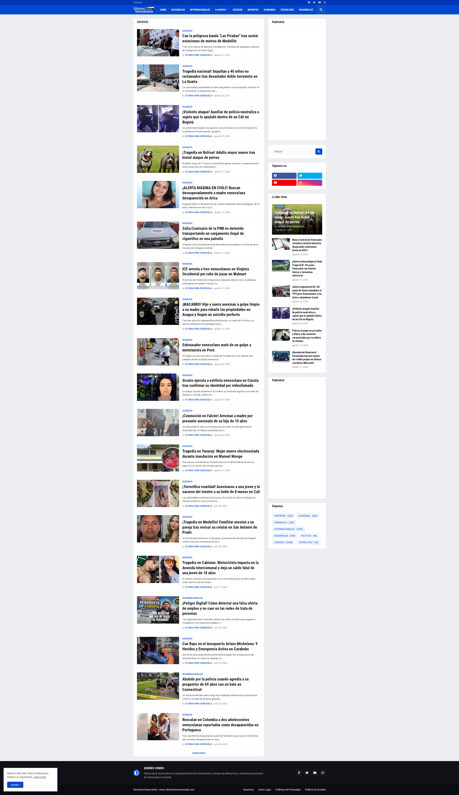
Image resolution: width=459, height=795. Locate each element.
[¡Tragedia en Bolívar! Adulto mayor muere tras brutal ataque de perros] (158, 159)
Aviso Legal (264, 789)
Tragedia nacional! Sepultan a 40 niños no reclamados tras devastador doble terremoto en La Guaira (219, 76)
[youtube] (319, 2)
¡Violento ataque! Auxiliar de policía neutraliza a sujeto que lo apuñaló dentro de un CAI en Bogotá (220, 117)
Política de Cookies (315, 789)
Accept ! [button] (15, 784)
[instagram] (325, 2)
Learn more (39, 777)
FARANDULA (284, 522)
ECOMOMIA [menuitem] (269, 9)
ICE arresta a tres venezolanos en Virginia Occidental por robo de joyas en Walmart (215, 271)
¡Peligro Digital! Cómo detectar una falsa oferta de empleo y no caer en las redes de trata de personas (219, 608)
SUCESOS (283, 542)
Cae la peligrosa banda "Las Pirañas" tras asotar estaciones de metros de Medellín (220, 38)
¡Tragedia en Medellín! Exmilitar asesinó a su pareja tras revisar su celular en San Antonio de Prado (219, 527)
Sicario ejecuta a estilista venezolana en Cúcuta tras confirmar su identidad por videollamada (220, 383)
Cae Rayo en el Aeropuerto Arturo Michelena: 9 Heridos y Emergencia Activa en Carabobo (219, 646)
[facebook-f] (299, 773)
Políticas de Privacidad (288, 789)
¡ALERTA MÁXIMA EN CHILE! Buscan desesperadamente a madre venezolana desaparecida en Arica (213, 193)
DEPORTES (283, 515)
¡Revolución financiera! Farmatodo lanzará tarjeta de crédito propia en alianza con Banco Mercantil (306, 358)
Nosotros (248, 789)
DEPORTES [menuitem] (253, 9)
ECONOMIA (308, 515)
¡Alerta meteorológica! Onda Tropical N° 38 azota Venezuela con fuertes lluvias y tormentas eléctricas (307, 268)
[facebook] (309, 2)
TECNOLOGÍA (308, 542)
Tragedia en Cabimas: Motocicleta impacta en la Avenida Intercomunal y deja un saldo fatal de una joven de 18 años (220, 567)
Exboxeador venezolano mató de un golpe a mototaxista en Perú (216, 347)
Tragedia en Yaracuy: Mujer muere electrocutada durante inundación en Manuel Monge (220, 454)
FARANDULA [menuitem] (305, 9)
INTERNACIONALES (288, 529)
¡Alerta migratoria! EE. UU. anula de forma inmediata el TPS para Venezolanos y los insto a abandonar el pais (307, 292)
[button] (312, 9)
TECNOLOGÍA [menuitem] (287, 9)
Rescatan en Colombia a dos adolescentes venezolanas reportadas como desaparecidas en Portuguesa (220, 724)
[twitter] (314, 2)
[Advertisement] (297, 83)
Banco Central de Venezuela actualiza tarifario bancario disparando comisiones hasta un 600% (307, 245)
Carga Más (198, 753)
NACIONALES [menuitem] (178, 9)
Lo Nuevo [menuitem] (220, 9)
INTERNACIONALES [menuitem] (200, 9)
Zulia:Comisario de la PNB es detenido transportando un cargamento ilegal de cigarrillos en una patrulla (213, 233)
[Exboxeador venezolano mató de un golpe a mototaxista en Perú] (158, 351)
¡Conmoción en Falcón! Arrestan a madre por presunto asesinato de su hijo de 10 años (217, 418)
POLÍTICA (309, 535)
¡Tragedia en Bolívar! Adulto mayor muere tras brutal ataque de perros (218, 155)
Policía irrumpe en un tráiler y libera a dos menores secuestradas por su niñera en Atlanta (307, 336)
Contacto (137, 2)
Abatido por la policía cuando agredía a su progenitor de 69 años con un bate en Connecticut (215, 684)
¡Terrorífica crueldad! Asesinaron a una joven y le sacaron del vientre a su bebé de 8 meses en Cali (221, 489)
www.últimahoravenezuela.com (177, 789)
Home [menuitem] (163, 9)
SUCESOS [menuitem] (238, 9)
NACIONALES (284, 535)
